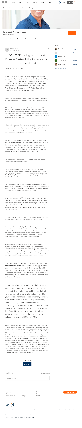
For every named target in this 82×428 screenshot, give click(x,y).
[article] (27, 214)
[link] (9, 39)
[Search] (64, 33)
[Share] (49, 49)
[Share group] (78, 33)
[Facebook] (3, 2)
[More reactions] (12, 373)
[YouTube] (6, 2)
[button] (20, 2)
